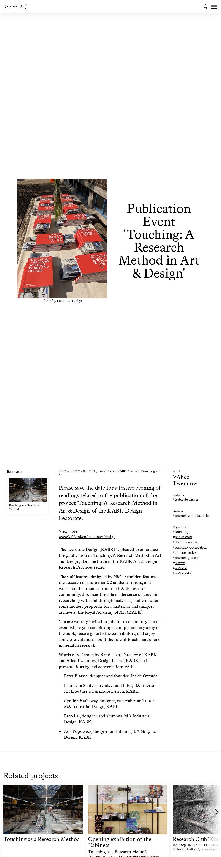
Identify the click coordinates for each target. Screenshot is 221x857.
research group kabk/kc (192, 515)
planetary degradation (191, 547)
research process (186, 557)
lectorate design (186, 499)
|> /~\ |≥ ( (15, 6)
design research (186, 542)
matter (180, 562)
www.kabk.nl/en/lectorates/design (87, 537)
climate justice (185, 552)
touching (181, 531)
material (181, 568)
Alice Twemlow (185, 480)
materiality (183, 573)
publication (183, 537)
